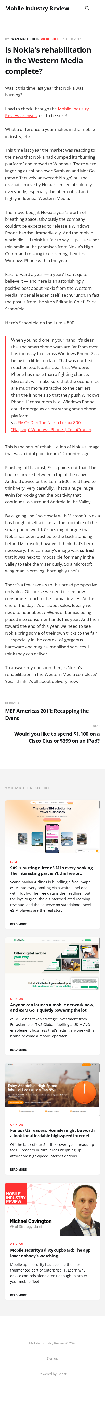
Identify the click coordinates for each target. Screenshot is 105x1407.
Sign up (52, 1358)
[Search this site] (87, 8)
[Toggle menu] (97, 8)
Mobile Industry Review (37, 8)
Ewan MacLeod (22, 39)
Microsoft (49, 39)
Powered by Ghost (52, 1373)
